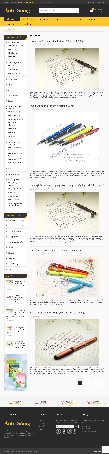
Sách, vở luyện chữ (14, 63)
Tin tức (41, 429)
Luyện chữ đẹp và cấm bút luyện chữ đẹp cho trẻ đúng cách (15, 284)
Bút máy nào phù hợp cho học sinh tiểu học (18, 298)
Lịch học (10, 247)
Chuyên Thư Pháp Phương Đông (13, 143)
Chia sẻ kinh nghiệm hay (16, 264)
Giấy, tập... (13, 136)
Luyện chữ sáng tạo (14, 231)
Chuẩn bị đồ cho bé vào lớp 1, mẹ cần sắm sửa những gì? (19, 344)
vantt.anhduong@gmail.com (91, 431)
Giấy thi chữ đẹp (13, 95)
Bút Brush (12, 132)
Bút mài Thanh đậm (16, 45)
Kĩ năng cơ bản (13, 237)
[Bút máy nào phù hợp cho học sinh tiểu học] (9, 297)
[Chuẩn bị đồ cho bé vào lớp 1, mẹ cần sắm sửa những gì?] (9, 343)
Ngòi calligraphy (14, 112)
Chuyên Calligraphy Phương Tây (13, 107)
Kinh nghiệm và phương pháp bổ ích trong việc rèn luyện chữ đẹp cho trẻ (15, 314)
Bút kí (10, 169)
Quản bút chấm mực (16, 119)
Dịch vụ (10, 101)
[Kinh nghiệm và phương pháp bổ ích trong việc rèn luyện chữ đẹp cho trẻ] (9, 311)
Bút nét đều (13, 49)
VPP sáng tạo (14, 196)
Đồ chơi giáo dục (13, 174)
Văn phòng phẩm (13, 180)
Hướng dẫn (11, 258)
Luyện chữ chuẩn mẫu (15, 242)
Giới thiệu (41, 423)
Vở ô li (11, 66)
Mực (9, 90)
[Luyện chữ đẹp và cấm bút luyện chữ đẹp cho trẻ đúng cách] (9, 282)
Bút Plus (12, 57)
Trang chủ (7, 29)
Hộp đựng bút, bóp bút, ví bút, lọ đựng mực (15, 205)
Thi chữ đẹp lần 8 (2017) (16, 220)
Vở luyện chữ (13, 69)
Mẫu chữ (11, 253)
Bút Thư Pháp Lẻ (15, 159)
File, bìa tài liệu (14, 200)
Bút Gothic (12, 129)
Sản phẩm (42, 426)
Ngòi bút (10, 85)
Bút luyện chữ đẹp (14, 42)
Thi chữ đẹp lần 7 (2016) (16, 226)
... (93, 383)
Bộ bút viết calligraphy (12, 124)
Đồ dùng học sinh (15, 189)
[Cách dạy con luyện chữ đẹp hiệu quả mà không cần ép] (9, 328)
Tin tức (10, 269)
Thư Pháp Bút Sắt (15, 163)
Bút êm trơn (13, 53)
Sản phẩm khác (13, 79)
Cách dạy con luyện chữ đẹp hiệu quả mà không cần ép (15, 330)
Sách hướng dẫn (15, 73)
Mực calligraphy (14, 115)
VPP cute (12, 192)
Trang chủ (42, 420)
